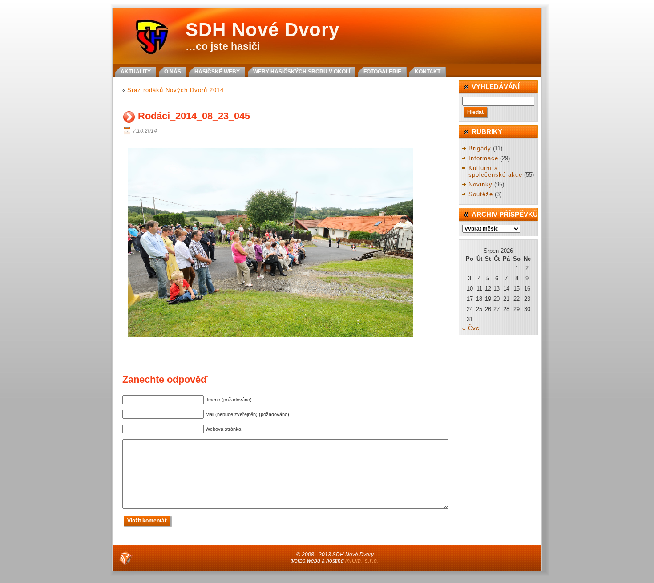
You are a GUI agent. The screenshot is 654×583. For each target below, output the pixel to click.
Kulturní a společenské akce (495, 171)
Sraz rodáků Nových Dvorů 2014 (175, 90)
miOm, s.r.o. (362, 561)
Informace (483, 158)
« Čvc (471, 328)
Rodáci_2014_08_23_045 (194, 116)
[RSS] (126, 558)
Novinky (480, 184)
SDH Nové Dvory (262, 29)
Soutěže (480, 194)
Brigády (479, 148)
